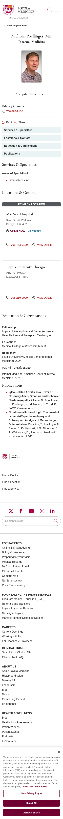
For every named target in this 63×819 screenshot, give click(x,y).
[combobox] (31, 521)
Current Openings (12, 631)
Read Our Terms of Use (35, 786)
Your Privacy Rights (31, 793)
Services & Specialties (18, 130)
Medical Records (12, 561)
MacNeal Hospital (19, 213)
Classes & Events (12, 571)
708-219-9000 (19, 297)
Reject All (31, 803)
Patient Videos (10, 727)
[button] (58, 8)
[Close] (59, 752)
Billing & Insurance (13, 552)
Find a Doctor (10, 475)
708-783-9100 (14, 111)
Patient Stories (10, 731)
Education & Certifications (20, 145)
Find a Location (11, 482)
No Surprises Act (12, 580)
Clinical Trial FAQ (12, 657)
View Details (44, 244)
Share (22, 122)
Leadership (8, 685)
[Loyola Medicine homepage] (18, 18)
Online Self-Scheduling (16, 547)
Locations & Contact (17, 138)
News (5, 694)
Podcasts (7, 736)
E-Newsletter (9, 741)
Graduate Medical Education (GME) (23, 599)
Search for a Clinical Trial (17, 652)
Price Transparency (13, 585)
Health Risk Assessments (17, 722)
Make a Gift (8, 680)
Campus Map (10, 575)
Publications (12, 153)
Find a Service (10, 488)
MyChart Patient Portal (15, 566)
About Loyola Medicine (15, 671)
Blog (5, 689)
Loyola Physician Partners (17, 608)
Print (9, 122)
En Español (9, 703)
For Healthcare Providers (17, 641)
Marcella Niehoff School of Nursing (23, 617)
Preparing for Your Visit (16, 557)
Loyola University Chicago (25, 266)
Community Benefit (13, 699)
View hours (35, 230)
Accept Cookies (31, 812)
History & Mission (12, 675)
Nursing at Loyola (12, 613)
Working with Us (12, 636)
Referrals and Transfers (16, 603)
